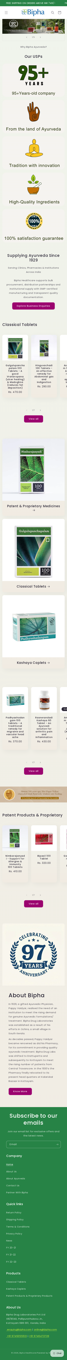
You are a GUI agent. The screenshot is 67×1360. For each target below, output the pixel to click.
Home (9, 1164)
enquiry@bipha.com (19, 1329)
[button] (6, 12)
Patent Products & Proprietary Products (29, 1295)
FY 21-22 (11, 1254)
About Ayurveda (15, 1178)
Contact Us (12, 1185)
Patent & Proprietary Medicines (33, 506)
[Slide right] (40, 410)
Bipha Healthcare (27, 1353)
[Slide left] (26, 410)
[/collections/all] (33, 26)
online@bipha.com (45, 1329)
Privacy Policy (14, 1233)
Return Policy (14, 1212)
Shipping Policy (15, 1219)
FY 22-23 (11, 1261)
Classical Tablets (31, 587)
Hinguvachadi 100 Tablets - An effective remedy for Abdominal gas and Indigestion (43, 374)
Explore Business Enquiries (33, 305)
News (9, 1240)
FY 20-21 (11, 1247)
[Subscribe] (57, 1144)
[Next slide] (40, 37)
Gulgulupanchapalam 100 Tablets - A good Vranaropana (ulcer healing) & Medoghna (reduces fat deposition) (15, 376)
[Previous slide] (26, 37)
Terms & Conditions (18, 1226)
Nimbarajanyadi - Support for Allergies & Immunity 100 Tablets (15, 861)
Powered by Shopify (46, 1353)
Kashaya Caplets (31, 663)
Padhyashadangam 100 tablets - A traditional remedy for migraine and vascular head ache (15, 727)
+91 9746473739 (39, 1336)
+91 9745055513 (16, 1336)
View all (33, 418)
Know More (20, 1091)
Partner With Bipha (17, 1192)
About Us (11, 1171)
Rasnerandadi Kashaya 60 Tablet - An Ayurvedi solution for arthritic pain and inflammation (44, 727)
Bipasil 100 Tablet (44, 857)
